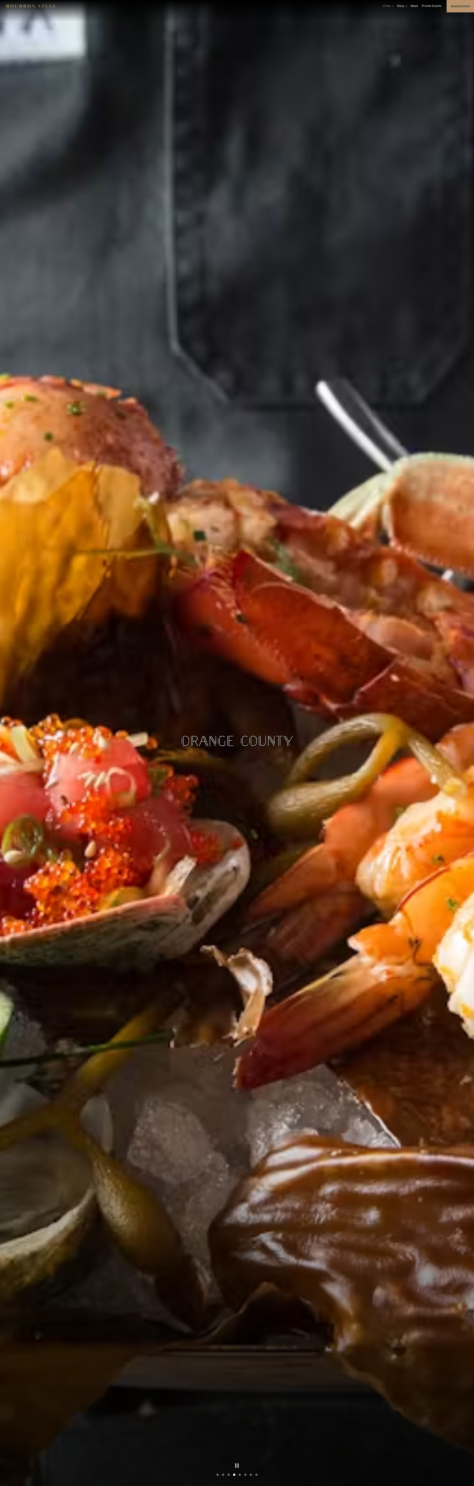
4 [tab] (234, 1475)
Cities (388, 5)
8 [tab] (256, 1475)
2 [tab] (223, 1475)
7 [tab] (251, 1475)
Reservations (460, 6)
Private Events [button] (431, 6)
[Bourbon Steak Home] (31, 5)
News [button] (414, 6)
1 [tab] (217, 1475)
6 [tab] (245, 1475)
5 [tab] (240, 1475)
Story (402, 5)
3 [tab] (229, 1475)
